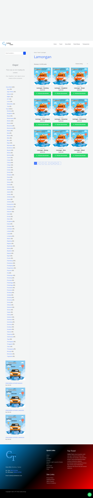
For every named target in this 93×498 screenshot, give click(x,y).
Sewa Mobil (68, 44)
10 (53, 163)
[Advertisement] (41, 20)
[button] (90, 495)
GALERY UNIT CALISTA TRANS (54, 462)
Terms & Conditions (51, 483)
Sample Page (49, 467)
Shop (47, 469)
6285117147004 (17, 472)
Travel (60, 44)
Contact (48, 460)
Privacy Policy (49, 477)
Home (55, 44)
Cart (47, 457)
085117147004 (14, 470)
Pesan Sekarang (43, 93)
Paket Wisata (76, 44)
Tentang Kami (86, 44)
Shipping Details (50, 479)
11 (56, 163)
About (47, 455)
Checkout (48, 458)
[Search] (24, 53)
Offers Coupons (50, 481)
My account (49, 465)
